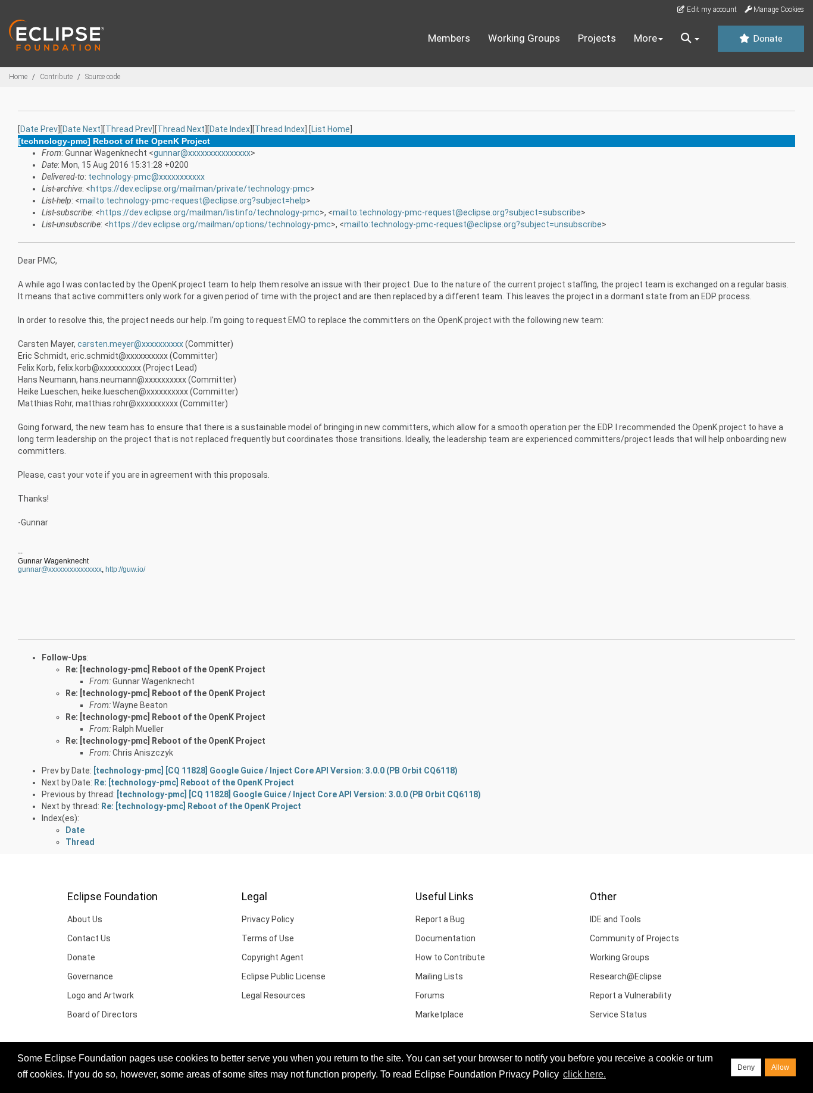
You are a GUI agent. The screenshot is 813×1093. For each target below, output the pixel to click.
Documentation (445, 938)
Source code (102, 77)
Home (18, 77)
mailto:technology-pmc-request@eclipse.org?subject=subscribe (457, 212)
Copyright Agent (273, 957)
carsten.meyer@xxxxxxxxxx (130, 344)
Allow (780, 1067)
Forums (430, 995)
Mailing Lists (439, 976)
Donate (767, 38)
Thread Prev (128, 129)
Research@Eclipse (626, 976)
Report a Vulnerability (630, 995)
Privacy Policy (268, 919)
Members (449, 38)
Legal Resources (273, 995)
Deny (746, 1067)
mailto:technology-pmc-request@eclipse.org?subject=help (193, 200)
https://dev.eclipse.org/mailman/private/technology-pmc (200, 188)
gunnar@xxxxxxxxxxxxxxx (202, 153)
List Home (330, 129)
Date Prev (39, 129)
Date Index (229, 129)
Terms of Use (268, 938)
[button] (690, 38)
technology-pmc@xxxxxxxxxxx (146, 176)
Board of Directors (102, 1014)
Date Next (81, 129)
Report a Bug (440, 919)
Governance (90, 976)
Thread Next (181, 129)
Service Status (618, 1014)
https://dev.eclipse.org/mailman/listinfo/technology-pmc (210, 212)
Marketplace (439, 1014)
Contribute (56, 77)
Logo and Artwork (100, 995)
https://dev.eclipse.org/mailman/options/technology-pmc (220, 224)
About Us (84, 919)
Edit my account (711, 9)
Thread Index (280, 129)
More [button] (645, 38)
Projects (597, 38)
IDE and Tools (615, 919)
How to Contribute (450, 957)
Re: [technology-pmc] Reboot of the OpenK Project (165, 669)
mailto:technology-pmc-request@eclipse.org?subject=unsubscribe (473, 224)
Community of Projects (634, 938)
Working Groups (524, 38)
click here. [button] (584, 1074)
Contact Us (89, 938)
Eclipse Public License (284, 976)
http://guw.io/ (125, 569)
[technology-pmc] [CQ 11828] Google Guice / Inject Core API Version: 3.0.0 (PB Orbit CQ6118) (275, 770)
